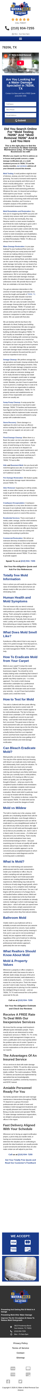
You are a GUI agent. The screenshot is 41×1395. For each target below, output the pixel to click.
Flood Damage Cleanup (12, 437)
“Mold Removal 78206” (19, 136)
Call (10, 1154)
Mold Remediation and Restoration (17, 211)
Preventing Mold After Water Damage (16, 1315)
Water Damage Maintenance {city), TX (20, 149)
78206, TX (31, 294)
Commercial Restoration (12, 538)
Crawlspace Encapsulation (13, 503)
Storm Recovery (9, 422)
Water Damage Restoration (13, 246)
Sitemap (20, 1358)
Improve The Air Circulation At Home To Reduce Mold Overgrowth (17, 1319)
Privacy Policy (20, 1343)
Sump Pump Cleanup (11, 402)
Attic (5, 465)
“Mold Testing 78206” (20, 133)
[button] (20, 38)
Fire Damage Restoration (13, 478)
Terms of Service (20, 1348)
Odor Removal (9, 488)
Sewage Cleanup (10, 360)
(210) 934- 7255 (28, 561)
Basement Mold (17, 465)
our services (22, 166)
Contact (20, 1353)
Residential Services (11, 518)
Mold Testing (8, 173)
